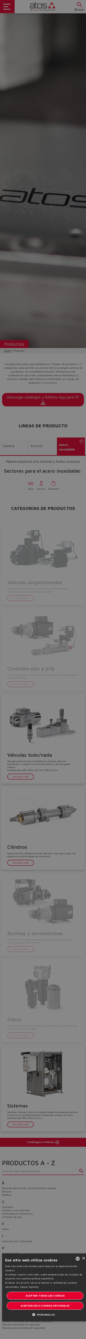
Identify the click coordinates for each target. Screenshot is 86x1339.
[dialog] (43, 669)
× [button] (83, 1258)
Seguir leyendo (29, 1286)
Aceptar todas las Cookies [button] (45, 1295)
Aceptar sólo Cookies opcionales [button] (45, 1305)
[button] (45, 1314)
